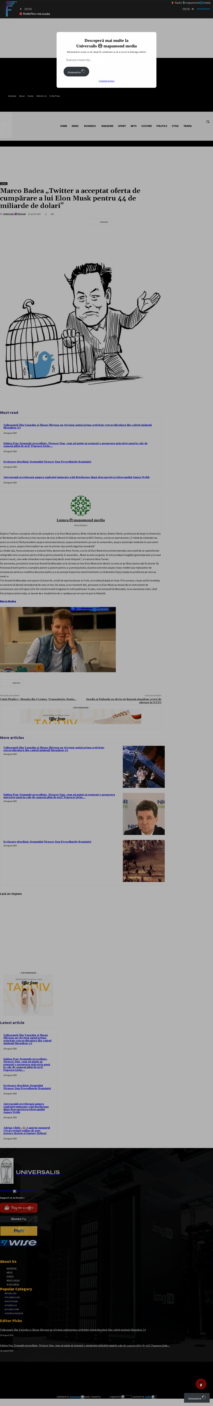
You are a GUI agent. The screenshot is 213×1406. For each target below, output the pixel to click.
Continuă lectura (106, 81)
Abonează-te (74, 72)
